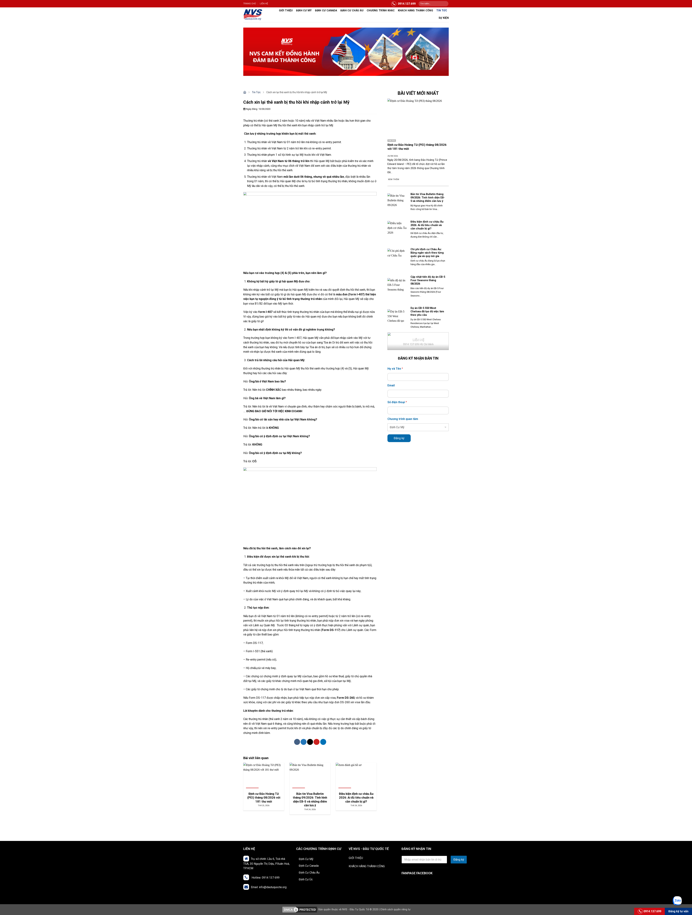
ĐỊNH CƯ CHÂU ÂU (351, 10)
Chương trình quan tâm (402, 419)
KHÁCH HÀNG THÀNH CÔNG (367, 866)
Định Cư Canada (326, 10)
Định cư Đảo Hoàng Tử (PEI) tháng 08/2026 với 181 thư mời (417, 146)
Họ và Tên (395, 368)
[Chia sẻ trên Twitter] (304, 742)
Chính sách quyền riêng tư (395, 909)
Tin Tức (441, 10)
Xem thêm (393, 179)
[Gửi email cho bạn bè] (310, 742)
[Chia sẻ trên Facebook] (297, 742)
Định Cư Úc (306, 879)
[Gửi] (445, 3)
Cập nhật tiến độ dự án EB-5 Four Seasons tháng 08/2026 (428, 280)
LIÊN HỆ (264, 3)
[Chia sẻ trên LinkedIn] (323, 742)
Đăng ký (399, 438)
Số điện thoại (397, 402)
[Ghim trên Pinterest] (317, 742)
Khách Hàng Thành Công (415, 10)
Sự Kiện (444, 17)
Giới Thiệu (286, 10)
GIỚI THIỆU (356, 858)
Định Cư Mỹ (304, 10)
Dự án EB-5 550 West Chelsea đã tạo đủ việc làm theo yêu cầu (427, 311)
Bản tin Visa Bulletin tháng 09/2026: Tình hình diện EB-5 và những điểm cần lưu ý (428, 197)
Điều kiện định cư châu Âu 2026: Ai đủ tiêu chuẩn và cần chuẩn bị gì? (427, 225)
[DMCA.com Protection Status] (300, 909)
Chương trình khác (381, 10)
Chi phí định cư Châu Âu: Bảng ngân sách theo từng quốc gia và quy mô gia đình (427, 254)
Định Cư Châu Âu (309, 872)
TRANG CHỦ (249, 3)
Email (391, 385)
